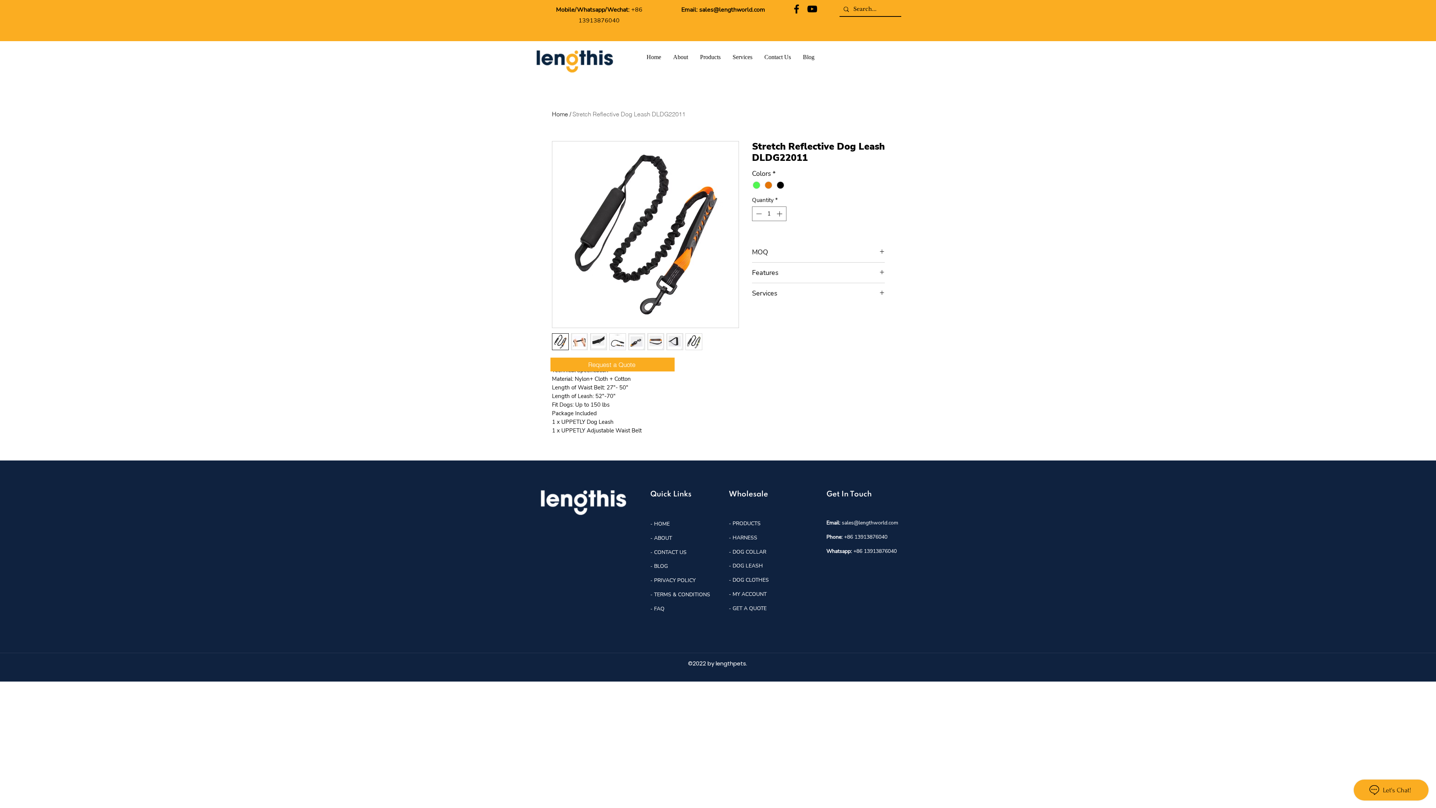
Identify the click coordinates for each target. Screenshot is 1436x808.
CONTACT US (670, 552)
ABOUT (663, 538)
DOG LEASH (748, 565)
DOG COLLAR (749, 552)
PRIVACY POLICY (675, 580)
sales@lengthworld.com (732, 10)
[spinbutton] (769, 214)
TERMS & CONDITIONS (682, 594)
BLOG (660, 566)
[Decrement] (758, 214)
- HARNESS (743, 537)
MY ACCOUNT (750, 594)
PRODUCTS (747, 523)
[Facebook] (797, 9)
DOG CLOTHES (751, 580)
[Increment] (780, 214)
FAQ (659, 608)
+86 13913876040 (865, 537)
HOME (661, 523)
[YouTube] (812, 9)
